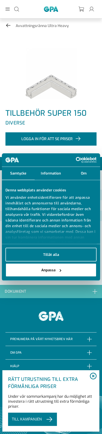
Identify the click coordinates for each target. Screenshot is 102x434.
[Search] (17, 8)
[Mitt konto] (91, 8)
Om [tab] (84, 173)
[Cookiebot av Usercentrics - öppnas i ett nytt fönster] (76, 160)
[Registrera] (82, 9)
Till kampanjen (27, 419)
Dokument (15, 291)
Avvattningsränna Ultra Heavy (42, 25)
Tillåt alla (51, 254)
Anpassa (48, 270)
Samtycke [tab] (18, 173)
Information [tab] (51, 173)
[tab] (51, 291)
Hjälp (14, 366)
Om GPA (16, 353)
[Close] (93, 376)
